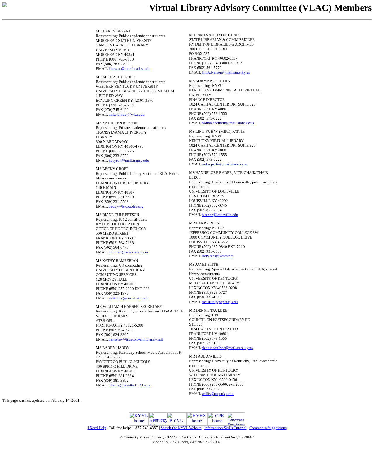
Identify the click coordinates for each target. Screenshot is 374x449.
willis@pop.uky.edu (218, 393)
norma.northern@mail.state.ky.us (228, 123)
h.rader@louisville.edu (220, 215)
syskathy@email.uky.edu (128, 298)
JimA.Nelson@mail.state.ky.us (226, 72)
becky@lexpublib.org (126, 206)
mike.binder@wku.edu (127, 114)
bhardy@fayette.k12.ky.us (129, 385)
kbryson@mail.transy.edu (129, 160)
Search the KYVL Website (181, 428)
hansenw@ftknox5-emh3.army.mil (136, 339)
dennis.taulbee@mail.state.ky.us (227, 348)
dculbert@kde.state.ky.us (128, 252)
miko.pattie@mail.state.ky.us (225, 164)
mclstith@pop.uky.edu (220, 302)
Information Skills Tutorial (225, 428)
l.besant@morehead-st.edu (129, 68)
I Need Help (97, 428)
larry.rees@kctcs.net (217, 256)
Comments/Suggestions (268, 428)
